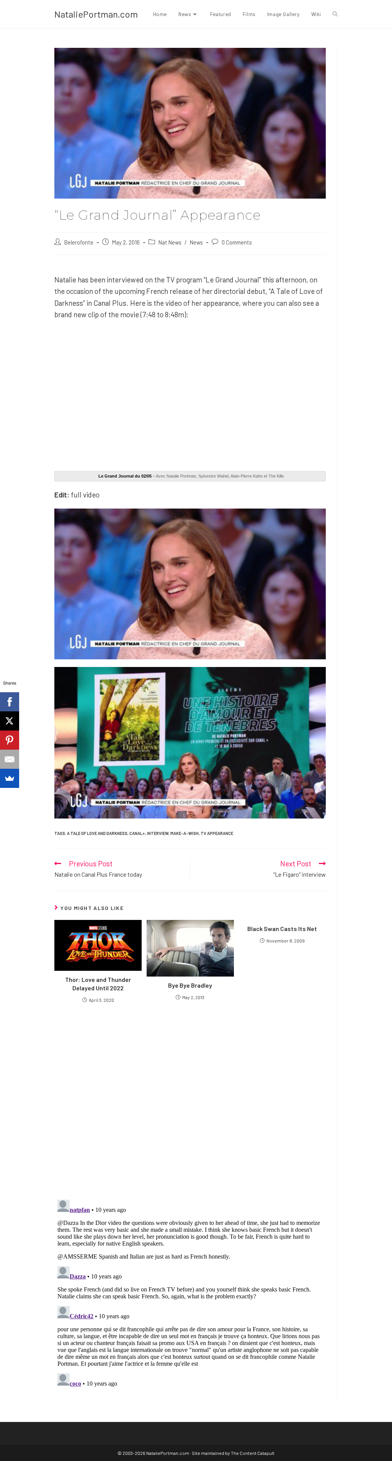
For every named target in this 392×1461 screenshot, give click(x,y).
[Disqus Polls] (190, 1101)
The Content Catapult (252, 1453)
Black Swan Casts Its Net (282, 928)
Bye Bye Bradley (190, 985)
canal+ (137, 833)
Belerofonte (78, 242)
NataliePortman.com (96, 14)
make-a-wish (184, 833)
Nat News (169, 242)
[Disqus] (190, 1292)
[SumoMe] (9, 778)
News (196, 242)
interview (157, 833)
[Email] (9, 759)
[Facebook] (9, 701)
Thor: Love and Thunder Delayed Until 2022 (98, 983)
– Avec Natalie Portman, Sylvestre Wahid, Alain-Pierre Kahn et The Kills (191, 476)
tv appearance (217, 833)
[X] (9, 720)
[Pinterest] (9, 740)
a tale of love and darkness (97, 833)
